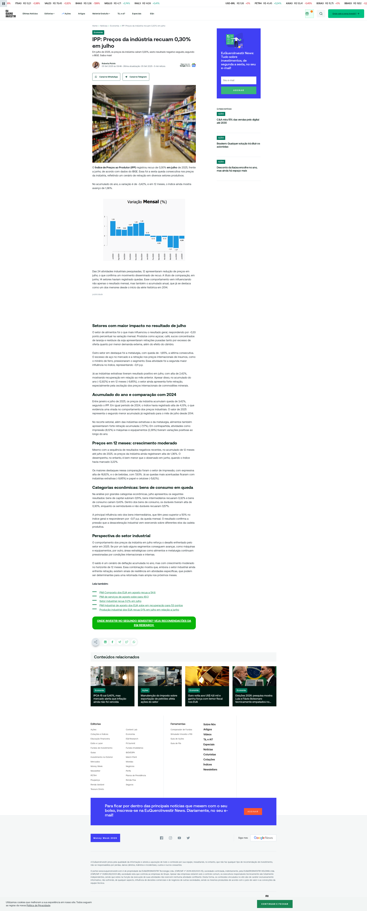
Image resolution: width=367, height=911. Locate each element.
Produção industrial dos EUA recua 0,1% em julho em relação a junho (139, 609)
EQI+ (152, 13)
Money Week (97, 766)
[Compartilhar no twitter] (127, 642)
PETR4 (93, 775)
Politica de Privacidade (38, 905)
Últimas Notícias (30, 13)
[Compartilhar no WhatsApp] (134, 642)
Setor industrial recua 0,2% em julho (120, 601)
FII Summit (130, 743)
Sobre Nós (209, 724)
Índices (207, 764)
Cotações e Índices (99, 734)
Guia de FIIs (176, 743)
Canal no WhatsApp (108, 77)
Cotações (209, 759)
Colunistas (209, 754)
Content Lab (131, 729)
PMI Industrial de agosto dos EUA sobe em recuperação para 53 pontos (141, 605)
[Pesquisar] (321, 13)
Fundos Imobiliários (134, 748)
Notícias (104, 26)
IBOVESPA (130, 752)
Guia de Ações (177, 739)
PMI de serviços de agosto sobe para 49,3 (124, 596)
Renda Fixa (131, 780)
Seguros (129, 784)
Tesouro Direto (97, 789)
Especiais (136, 13)
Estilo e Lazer (97, 743)
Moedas (129, 762)
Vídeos (207, 734)
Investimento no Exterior (102, 757)
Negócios (130, 766)
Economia (114, 26)
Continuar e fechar (274, 904)
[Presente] (309, 13)
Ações (93, 729)
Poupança (95, 780)
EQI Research (132, 739)
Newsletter (95, 771)
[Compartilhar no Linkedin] (105, 642)
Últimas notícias (224, 109)
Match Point (131, 757)
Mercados (95, 762)
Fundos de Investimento (101, 748)
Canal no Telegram (138, 77)
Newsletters (210, 769)
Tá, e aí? (121, 13)
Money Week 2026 (105, 838)
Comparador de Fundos (181, 729)
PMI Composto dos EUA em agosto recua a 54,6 (127, 592)
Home (95, 26)
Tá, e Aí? (208, 739)
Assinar (238, 90)
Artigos (81, 13)
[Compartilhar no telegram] (119, 642)
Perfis (128, 771)
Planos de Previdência (136, 775)
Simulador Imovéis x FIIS (181, 734)
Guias (93, 752)
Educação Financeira (100, 739)
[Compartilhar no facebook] (112, 642)
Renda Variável (97, 784)
